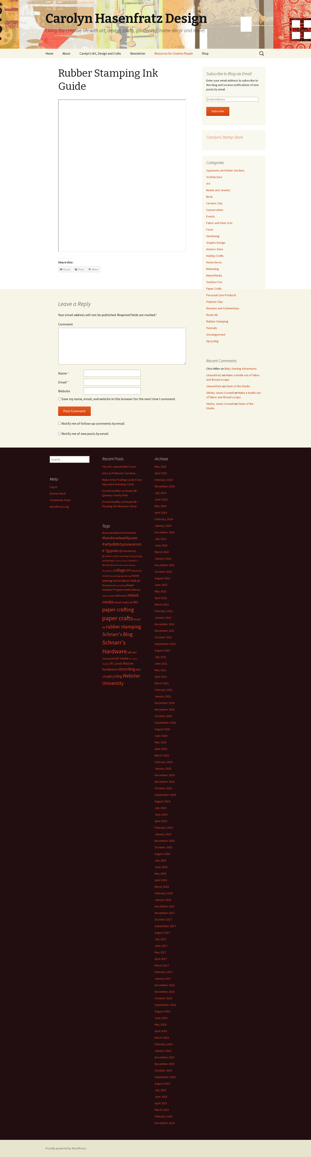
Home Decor (214, 262)
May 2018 (160, 873)
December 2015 (165, 1057)
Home (49, 53)
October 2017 (163, 919)
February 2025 (164, 480)
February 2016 (164, 1044)
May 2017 (160, 952)
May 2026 (160, 467)
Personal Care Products (221, 295)
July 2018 (160, 860)
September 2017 (165, 926)
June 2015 (161, 1097)
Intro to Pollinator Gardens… (120, 473)
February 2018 (164, 893)
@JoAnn (107, 556)
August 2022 (162, 578)
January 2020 (163, 768)
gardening (126, 576)
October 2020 (163, 716)
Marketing (212, 269)
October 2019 (163, 788)
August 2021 (162, 650)
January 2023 (163, 558)
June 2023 (161, 545)
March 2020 (162, 755)
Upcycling (212, 341)
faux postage (115, 576)
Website (64, 391)
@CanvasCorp (127, 551)
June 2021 (161, 663)
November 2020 (165, 709)
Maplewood (108, 585)
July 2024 (160, 493)
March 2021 (162, 683)
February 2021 (164, 690)
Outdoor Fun (214, 282)
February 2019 (164, 827)
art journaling (135, 556)
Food (209, 229)
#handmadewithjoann (120, 537)
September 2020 (165, 722)
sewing (106, 658)
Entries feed (57, 493)
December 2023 (165, 532)
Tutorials (211, 328)
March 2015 (162, 1110)
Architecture (214, 177)
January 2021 (163, 696)
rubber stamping (123, 626)
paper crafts (117, 618)
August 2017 (162, 932)
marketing (121, 585)
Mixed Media (214, 275)
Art (208, 183)
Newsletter (137, 53)
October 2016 (163, 998)
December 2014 (165, 1123)
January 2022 (163, 617)
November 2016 (165, 992)
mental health (109, 595)
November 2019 (165, 782)
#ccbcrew (130, 533)
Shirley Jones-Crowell (220, 393)
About (66, 53)
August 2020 (162, 729)
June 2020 (161, 736)
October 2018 (163, 847)
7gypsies (111, 550)
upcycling (114, 676)
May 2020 (160, 742)
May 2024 (160, 506)
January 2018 (163, 900)
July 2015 (160, 1090)
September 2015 (165, 1077)
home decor (121, 581)
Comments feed (60, 500)
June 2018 (161, 867)
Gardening (212, 236)
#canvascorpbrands (113, 533)
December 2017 (165, 906)
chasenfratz (214, 375)
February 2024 (164, 519)
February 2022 (164, 611)
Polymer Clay (214, 302)
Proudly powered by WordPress (65, 1148)
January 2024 (163, 526)
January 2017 (163, 978)
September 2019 (165, 795)
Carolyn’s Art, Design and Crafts (100, 53)
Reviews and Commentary (222, 308)
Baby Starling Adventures (240, 368)
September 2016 (165, 1005)
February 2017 (164, 972)
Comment (65, 324)
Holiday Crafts (215, 256)
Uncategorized (215, 334)
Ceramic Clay (214, 203)
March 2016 (162, 1038)
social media (119, 658)
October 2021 (163, 637)
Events (210, 216)
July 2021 (160, 657)
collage (119, 570)
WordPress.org (59, 507)
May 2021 (160, 670)
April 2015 (161, 1103)
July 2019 (160, 808)
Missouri (121, 595)
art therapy (108, 560)
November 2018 (165, 841)
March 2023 (162, 552)
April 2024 (161, 512)
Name (63, 373)
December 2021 (165, 624)
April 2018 (161, 880)
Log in (53, 487)
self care (131, 652)
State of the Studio (238, 386)
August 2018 (162, 854)
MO (135, 602)
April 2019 (161, 821)
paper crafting (118, 609)
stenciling (126, 669)
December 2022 (165, 565)
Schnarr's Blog (117, 634)
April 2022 (161, 598)
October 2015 (163, 1070)
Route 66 (211, 315)
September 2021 (165, 644)
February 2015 (164, 1116)
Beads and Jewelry (218, 190)
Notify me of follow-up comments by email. (93, 423)
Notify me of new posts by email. (85, 433)
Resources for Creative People (173, 53)
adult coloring (120, 556)
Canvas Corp (121, 560)
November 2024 (165, 486)
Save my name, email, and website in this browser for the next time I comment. (119, 399)
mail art (135, 581)
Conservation (214, 210)
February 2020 (164, 762)
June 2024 (161, 499)
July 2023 (160, 539)
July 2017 (160, 939)
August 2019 (162, 801)
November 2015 (165, 1064)
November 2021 (165, 631)
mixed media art (123, 602)
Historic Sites (214, 249)
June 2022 (161, 585)
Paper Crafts (214, 288)
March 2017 (162, 965)
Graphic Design (215, 243)
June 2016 (161, 1018)
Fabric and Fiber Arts (219, 223)
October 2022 (163, 572)
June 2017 (161, 946)
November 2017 (165, 913)
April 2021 (161, 677)
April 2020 (161, 749)
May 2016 (160, 1024)
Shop (205, 53)
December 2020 (165, 703)
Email (63, 382)
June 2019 (161, 814)
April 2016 (161, 1031)
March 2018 (162, 887)
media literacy (132, 590)
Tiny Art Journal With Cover (119, 467)
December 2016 (165, 985)
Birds (209, 197)
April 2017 (161, 959)
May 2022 (160, 591)
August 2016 (162, 1011)
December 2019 (165, 775)
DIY (128, 570)
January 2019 (163, 834)
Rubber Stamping (217, 321)
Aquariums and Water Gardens (225, 170)
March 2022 (162, 604)
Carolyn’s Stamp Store (224, 137)
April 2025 (161, 473)
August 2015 (162, 1083)
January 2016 (163, 1051)
